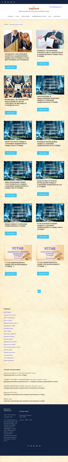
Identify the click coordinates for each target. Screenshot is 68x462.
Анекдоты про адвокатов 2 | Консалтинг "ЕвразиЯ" (17, 373)
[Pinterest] (11, 2)
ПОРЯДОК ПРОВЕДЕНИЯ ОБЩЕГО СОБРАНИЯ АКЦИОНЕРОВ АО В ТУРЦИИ (48, 143)
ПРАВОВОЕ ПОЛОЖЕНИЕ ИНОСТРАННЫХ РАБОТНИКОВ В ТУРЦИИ (24, 394)
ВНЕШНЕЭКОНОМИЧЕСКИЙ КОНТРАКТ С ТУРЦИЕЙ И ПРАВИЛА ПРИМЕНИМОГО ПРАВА (31, 381)
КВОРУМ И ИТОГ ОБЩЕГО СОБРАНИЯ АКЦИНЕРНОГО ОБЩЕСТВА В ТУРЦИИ (16, 143)
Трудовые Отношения (9, 352)
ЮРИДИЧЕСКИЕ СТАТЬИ (39, 16)
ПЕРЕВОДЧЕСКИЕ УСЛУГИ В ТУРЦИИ (15, 375)
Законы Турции (7, 331)
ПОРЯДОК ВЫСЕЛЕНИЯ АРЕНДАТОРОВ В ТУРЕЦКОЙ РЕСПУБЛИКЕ (24, 388)
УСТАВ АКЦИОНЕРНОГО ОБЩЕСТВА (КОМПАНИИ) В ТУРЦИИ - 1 (48, 264)
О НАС (17, 16)
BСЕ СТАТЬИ (7, 312)
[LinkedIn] (14, 2)
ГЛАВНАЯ (10, 16)
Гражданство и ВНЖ (9, 325)
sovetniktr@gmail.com (10, 420)
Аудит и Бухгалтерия (9, 317)
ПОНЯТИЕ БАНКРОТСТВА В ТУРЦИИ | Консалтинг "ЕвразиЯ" (20, 386)
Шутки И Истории (9, 360)
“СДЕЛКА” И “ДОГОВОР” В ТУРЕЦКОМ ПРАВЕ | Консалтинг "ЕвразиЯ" (23, 379)
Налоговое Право (8, 339)
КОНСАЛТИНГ (26, 16)
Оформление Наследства (10, 341)
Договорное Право (8, 328)
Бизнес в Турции (8, 320)
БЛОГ (49, 16)
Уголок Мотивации (9, 357)
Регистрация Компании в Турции (12, 347)
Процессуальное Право (9, 344)
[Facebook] (2, 2)
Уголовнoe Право (8, 355)
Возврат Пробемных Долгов (11, 323)
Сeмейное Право (8, 349)
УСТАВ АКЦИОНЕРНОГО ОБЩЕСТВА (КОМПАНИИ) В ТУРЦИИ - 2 (16, 264)
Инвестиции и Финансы (10, 333)
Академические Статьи (10, 315)
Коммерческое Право (9, 336)
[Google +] (8, 2)
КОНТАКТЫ (57, 16)
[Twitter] (5, 2)
